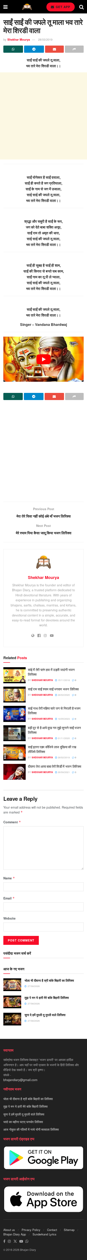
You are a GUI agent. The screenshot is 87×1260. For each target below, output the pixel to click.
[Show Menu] (5, 6)
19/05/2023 (63, 718)
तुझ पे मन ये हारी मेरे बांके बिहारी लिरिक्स (47, 997)
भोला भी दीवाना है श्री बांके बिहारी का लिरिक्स (49, 980)
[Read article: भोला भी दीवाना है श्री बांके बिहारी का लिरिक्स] (12, 984)
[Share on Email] (54, 49)
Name (9, 878)
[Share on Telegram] (34, 49)
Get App (62, 7)
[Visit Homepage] (27, 7)
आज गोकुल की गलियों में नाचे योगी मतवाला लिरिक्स (31, 1129)
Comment (12, 822)
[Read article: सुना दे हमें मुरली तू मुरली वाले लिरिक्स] (12, 1019)
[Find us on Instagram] (9, 1241)
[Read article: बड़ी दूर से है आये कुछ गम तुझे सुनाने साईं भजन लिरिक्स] (14, 733)
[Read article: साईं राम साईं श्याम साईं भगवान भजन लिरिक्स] (14, 695)
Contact (52, 1230)
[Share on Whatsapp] (13, 49)
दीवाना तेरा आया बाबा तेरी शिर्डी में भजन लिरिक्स (54, 766)
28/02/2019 (63, 757)
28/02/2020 (63, 694)
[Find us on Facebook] (4, 1241)
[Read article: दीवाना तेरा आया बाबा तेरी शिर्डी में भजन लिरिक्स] (14, 772)
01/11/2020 (63, 738)
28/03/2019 (45, 39)
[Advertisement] (43, 115)
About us (9, 1230)
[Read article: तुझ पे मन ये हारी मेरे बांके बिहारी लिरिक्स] (12, 1002)
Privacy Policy (31, 1230)
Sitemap (69, 1230)
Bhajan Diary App (14, 1234)
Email (9, 898)
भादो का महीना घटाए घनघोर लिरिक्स (23, 1122)
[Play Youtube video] (43, 359)
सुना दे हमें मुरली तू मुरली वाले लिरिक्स (45, 1015)
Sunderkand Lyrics (44, 1234)
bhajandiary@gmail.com (20, 1080)
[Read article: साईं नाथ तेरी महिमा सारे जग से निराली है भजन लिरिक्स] (14, 714)
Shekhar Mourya (18, 39)
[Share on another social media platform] (74, 49)
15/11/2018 (63, 680)
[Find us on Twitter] (15, 1241)
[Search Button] (81, 6)
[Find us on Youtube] (21, 1241)
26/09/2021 (63, 772)
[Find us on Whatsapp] (27, 1241)
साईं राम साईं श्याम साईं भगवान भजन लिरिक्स (53, 689)
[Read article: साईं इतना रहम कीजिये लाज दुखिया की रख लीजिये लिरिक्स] (14, 752)
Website (9, 918)
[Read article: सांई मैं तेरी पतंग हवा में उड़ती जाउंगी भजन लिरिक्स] (14, 675)
